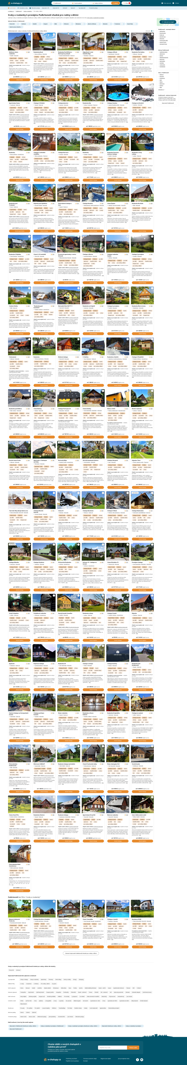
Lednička (39, 988)
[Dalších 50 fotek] (117, 295)
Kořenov (25, 24)
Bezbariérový (121, 996)
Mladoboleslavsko (164, 57)
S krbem (139, 988)
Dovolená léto (61, 1016)
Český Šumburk (13, 256)
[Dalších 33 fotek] (19, 41)
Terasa (90, 992)
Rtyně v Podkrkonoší (113, 410)
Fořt (109, 766)
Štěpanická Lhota (63, 257)
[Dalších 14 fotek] (19, 500)
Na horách (85, 1000)
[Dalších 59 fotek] (117, 142)
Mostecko (162, 59)
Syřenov (135, 410)
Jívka (110, 462)
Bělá (57, 24)
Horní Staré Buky (87, 410)
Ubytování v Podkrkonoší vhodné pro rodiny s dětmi (23, 1026)
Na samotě (68, 1000)
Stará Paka (131, 24)
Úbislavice (79, 24)
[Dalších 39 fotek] (19, 552)
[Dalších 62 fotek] (117, 41)
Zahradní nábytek (136, 992)
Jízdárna (41, 1000)
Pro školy (70, 1008)
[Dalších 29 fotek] (44, 142)
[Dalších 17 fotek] (68, 552)
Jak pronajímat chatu (123, 1058)
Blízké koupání (77, 1000)
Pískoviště (73, 992)
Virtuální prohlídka (51, 996)
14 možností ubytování (25, 828)
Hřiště (21, 1000)
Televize (128, 988)
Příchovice (37, 615)
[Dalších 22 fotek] (93, 41)
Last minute (12, 8)
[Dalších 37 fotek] (117, 244)
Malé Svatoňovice (14, 867)
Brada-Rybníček (66, 55)
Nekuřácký (104, 996)
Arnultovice (162, 78)
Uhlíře (134, 715)
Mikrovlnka (63, 988)
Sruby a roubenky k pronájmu (133, 1026)
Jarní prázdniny (52, 1016)
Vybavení (73, 8)
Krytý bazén (31, 992)
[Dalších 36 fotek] (68, 193)
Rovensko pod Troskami (15, 922)
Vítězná (90, 716)
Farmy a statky (67, 979)
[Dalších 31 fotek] (117, 92)
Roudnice (111, 921)
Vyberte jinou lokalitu (15, 27)
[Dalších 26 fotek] (19, 92)
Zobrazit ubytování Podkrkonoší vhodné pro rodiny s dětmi (81, 953)
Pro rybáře (37, 1008)
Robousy (86, 512)
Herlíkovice (135, 765)
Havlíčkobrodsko (163, 52)
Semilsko (162, 63)
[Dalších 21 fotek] (68, 500)
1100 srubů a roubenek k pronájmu (95, 17)
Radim (63, 765)
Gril (110, 992)
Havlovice (86, 308)
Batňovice (162, 83)
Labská (110, 105)
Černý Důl (13, 24)
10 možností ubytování (25, 932)
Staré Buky (94, 410)
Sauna (109, 988)
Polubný (36, 309)
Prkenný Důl (111, 564)
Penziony (51, 979)
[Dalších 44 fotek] (68, 450)
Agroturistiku (103, 1008)
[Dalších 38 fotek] (142, 653)
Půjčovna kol (112, 996)
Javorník (36, 205)
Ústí (60, 665)
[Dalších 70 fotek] (19, 702)
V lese (103, 1000)
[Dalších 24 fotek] (68, 142)
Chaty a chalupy (24, 979)
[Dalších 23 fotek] (142, 244)
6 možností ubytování (73, 267)
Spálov (11, 615)
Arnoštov (162, 76)
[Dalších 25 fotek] (117, 702)
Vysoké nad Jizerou (117, 359)
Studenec (37, 564)
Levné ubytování (93, 1008)
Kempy (74, 979)
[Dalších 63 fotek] (44, 602)
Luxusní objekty (46, 1008)
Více (15, 73)
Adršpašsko (162, 31)
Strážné (61, 615)
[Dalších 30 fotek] (142, 92)
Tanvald (92, 921)
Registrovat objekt (106, 1058)
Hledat (116, 3)
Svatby (85, 1008)
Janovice (61, 105)
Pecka (85, 665)
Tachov (85, 105)
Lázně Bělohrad (142, 512)
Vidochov (135, 105)
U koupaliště (48, 1000)
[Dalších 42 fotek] (44, 193)
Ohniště (96, 992)
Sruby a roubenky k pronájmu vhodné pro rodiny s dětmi (82, 1026)
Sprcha (80, 988)
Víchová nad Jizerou (39, 358)
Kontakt (85, 1061)
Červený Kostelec (117, 205)
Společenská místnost (118, 988)
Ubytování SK (56, 8)
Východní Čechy (121, 410)
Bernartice (61, 410)
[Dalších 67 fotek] (44, 92)
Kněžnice (135, 615)
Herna (21, 988)
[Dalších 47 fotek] (142, 346)
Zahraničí (65, 8)
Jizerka (11, 816)
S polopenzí (74, 996)
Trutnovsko (162, 64)
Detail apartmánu (19, 231)
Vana (70, 988)
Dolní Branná (111, 54)
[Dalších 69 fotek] (19, 142)
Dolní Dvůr (12, 564)
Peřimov (110, 257)
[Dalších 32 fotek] (93, 92)
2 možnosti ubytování (49, 63)
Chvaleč (135, 256)
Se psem (54, 983)
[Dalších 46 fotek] (93, 702)
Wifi (133, 988)
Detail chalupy (44, 79)
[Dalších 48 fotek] (68, 92)
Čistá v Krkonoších (14, 512)
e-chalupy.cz (11, 11)
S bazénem (28, 983)
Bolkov (134, 816)
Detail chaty (20, 79)
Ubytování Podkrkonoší (15, 1029)
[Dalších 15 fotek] (117, 346)
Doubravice (62, 817)
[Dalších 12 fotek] (93, 346)
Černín (134, 462)
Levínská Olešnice (88, 256)
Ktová (11, 207)
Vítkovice (67, 24)
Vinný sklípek (23, 996)
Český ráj (72, 55)
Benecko (106, 24)
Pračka (75, 988)
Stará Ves (111, 359)
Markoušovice (87, 205)
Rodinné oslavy (78, 1008)
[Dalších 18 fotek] (19, 295)
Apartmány (43, 979)
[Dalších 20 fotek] (44, 398)
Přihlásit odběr (133, 1047)
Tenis (35, 1000)
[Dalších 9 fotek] (68, 702)
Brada (60, 55)
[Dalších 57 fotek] (44, 244)
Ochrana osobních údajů (90, 1058)
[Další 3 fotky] (93, 753)
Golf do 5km (29, 1000)
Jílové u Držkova (93, 24)
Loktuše (85, 154)
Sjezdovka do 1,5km (95, 1000)
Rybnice (110, 512)
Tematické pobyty (93, 8)
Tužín (60, 765)
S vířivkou (36, 983)
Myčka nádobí (47, 988)
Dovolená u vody (24, 8)
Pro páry (22, 1008)
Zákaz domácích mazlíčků (93, 996)
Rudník (35, 24)
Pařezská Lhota (87, 766)
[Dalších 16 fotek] (19, 346)
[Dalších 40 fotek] (93, 500)
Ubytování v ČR (45, 8)
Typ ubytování (82, 8)
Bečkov (161, 85)
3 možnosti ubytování (24, 625)
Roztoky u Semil (62, 462)
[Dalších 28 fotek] (19, 602)
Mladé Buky (135, 308)
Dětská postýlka (32, 996)
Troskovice (118, 24)
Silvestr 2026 (23, 1016)
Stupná (46, 24)
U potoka (61, 1000)
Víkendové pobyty (35, 8)
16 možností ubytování (74, 627)
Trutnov (14, 410)
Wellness (54, 1008)
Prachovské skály (164, 40)
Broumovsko (163, 33)
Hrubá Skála (37, 766)
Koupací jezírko (50, 992)
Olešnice (110, 205)
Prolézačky (66, 992)
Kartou (22, 1012)
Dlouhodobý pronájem (113, 1008)
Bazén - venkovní (82, 992)
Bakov (161, 82)
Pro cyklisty (29, 1008)
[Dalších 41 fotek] (68, 346)
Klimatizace (56, 988)
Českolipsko (162, 66)
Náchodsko (162, 61)
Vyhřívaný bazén (40, 992)
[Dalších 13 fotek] (93, 142)
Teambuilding (62, 1008)
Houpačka (58, 992)
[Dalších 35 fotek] (19, 244)
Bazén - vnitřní (102, 988)
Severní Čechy (163, 42)
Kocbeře (37, 716)
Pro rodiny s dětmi (45, 983)
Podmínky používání (71, 1058)
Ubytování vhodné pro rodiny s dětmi (111, 1026)
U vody (22, 983)
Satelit (33, 988)
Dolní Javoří (135, 512)
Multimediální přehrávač (90, 988)
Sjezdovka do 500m (112, 1000)
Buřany (36, 410)
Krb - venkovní (104, 992)
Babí (11, 410)
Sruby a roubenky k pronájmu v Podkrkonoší (52, 1026)
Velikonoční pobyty (41, 1016)
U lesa (55, 1000)
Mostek (40, 514)
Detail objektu (93, 129)
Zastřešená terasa (147, 992)
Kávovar (28, 988)
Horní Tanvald (87, 921)
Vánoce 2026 (32, 1016)
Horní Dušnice (87, 462)
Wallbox (60, 996)
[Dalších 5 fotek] (117, 804)
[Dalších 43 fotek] (142, 41)
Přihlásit (177, 3)
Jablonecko (162, 54)
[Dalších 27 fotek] (117, 450)
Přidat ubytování (167, 3)
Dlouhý (134, 667)
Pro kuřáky (66, 996)
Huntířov (86, 716)
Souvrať (36, 514)
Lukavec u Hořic (140, 462)
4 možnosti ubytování (122, 627)
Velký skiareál (134, 1000)
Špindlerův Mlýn (115, 105)
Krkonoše (16, 55)
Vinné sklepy (58, 979)
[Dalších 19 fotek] (68, 602)
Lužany (134, 156)
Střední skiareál (143, 1000)
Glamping (81, 979)
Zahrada (128, 992)
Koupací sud (42, 996)
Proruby (61, 154)
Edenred (34, 1012)
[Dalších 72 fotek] (44, 41)
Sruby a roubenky (28, 11)
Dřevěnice (86, 55)
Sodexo (28, 1012)
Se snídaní (82, 996)
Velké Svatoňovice (95, 205)
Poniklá (110, 308)
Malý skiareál (23, 1004)
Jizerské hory (21, 154)
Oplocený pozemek (118, 992)
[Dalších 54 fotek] (19, 193)
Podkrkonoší (19, 11)
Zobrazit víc (161, 89)
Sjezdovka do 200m (124, 1000)
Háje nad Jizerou (116, 512)
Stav (85, 359)
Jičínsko (161, 55)
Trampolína (23, 992)
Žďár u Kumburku (39, 156)
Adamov (162, 74)
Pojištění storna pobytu (72, 1061)
